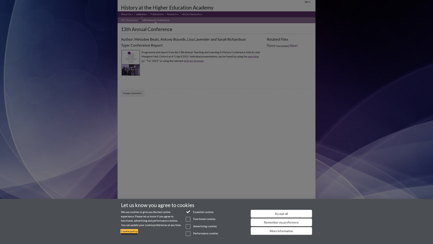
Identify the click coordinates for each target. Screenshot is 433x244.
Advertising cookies (205, 226)
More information (281, 231)
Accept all (281, 214)
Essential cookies (203, 212)
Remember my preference (281, 222)
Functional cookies (204, 219)
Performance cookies (205, 233)
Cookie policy (129, 231)
